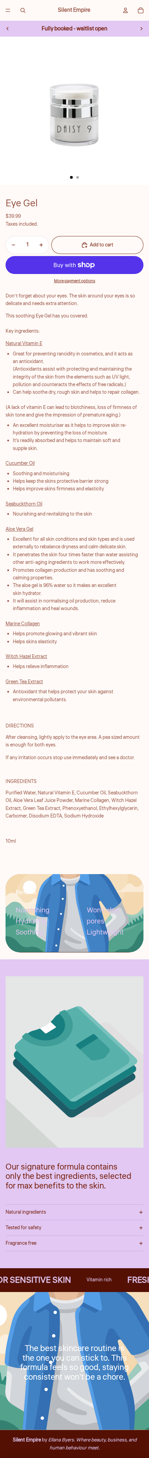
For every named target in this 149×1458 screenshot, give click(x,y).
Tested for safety (23, 1227)
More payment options (74, 281)
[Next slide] (141, 28)
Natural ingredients (26, 1212)
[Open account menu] (125, 10)
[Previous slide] (7, 28)
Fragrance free (21, 1243)
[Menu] (8, 10)
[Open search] (22, 10)
